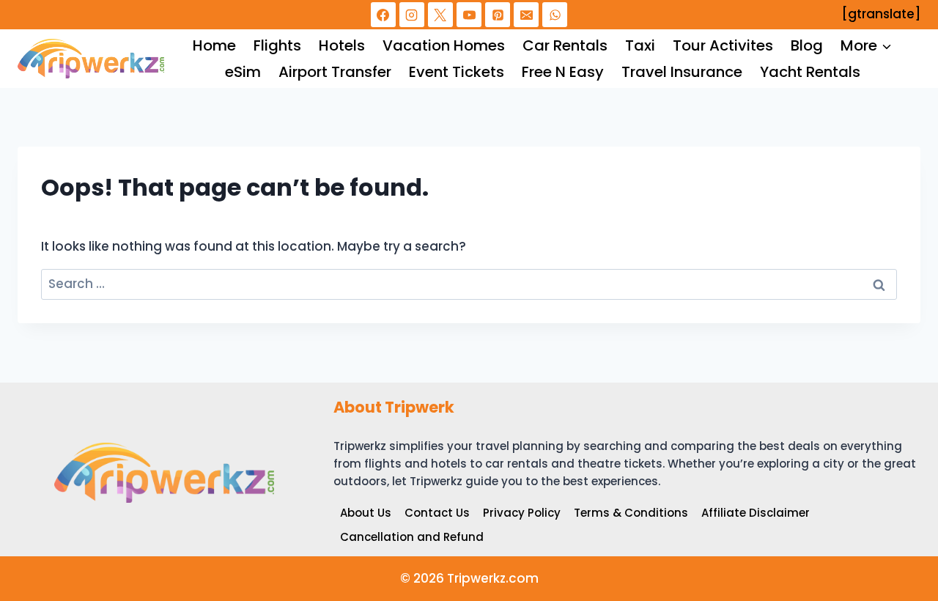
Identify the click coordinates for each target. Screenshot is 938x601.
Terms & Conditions (631, 512)
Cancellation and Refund (412, 537)
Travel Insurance (681, 72)
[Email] (526, 14)
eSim (243, 72)
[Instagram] (411, 14)
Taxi (640, 45)
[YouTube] (469, 14)
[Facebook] (383, 14)
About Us (365, 512)
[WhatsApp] (554, 14)
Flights (277, 45)
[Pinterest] (497, 14)
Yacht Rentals (810, 72)
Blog (807, 45)
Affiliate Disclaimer (755, 512)
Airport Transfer (334, 72)
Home (214, 45)
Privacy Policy (522, 512)
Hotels (342, 45)
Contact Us (437, 512)
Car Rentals (565, 45)
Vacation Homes (444, 45)
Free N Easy (563, 72)
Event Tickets (456, 72)
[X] (440, 14)
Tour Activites (723, 45)
